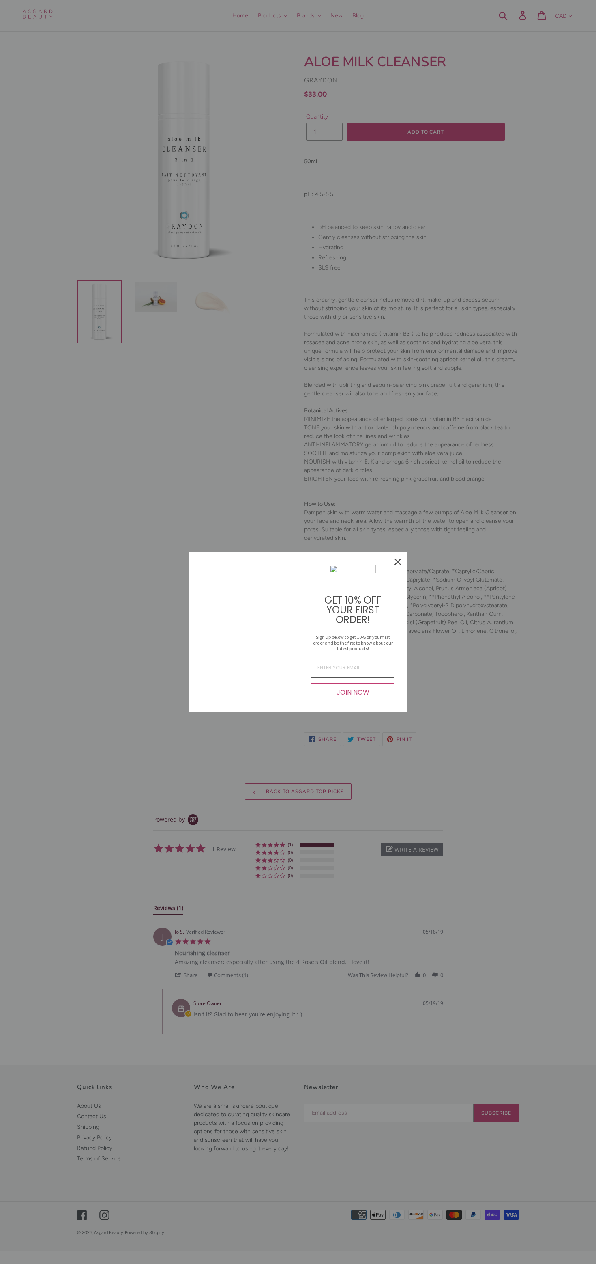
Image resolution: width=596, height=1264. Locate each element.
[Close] (397, 562)
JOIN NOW (353, 692)
